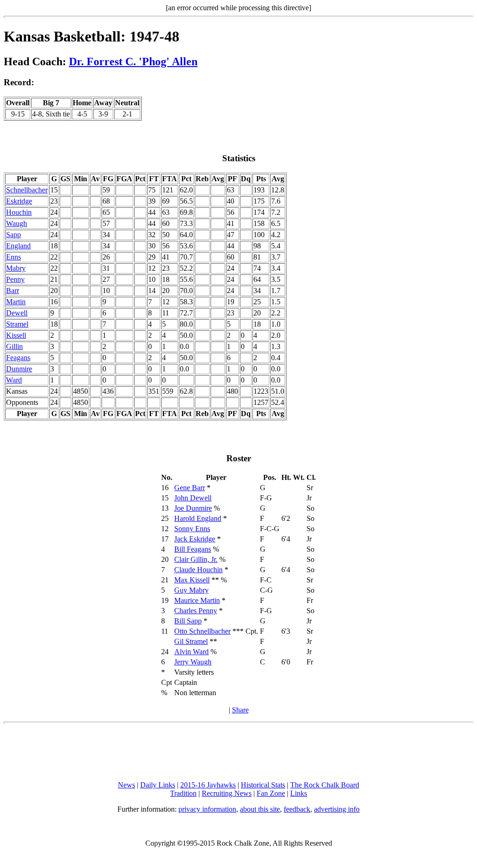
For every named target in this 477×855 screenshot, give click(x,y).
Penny (15, 279)
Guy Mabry (191, 590)
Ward (14, 380)
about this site (260, 809)
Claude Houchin (198, 570)
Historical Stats (263, 785)
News (126, 785)
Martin (16, 302)
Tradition (183, 793)
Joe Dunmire (193, 508)
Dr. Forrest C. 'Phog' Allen (133, 61)
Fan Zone (271, 793)
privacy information (207, 809)
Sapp (13, 235)
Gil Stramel (191, 641)
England (18, 246)
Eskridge (19, 201)
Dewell (16, 313)
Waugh (16, 223)
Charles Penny (195, 611)
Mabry (16, 268)
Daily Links (157, 785)
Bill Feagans (192, 549)
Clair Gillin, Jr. (196, 559)
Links (298, 793)
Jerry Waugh (192, 662)
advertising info (337, 809)
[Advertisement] (238, 752)
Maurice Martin (197, 600)
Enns (13, 257)
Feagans (18, 358)
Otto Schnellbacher (202, 631)
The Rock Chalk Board (324, 785)
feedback (297, 809)
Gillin (14, 346)
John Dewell (192, 498)
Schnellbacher (27, 190)
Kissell (16, 335)
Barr (12, 290)
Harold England (197, 518)
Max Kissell (192, 580)
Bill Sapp (188, 621)
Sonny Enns (192, 529)
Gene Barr (189, 488)
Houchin (19, 212)
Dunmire (19, 369)
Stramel (17, 324)
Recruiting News (227, 793)
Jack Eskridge (194, 539)
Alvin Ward (191, 652)
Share (240, 710)
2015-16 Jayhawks (208, 785)
